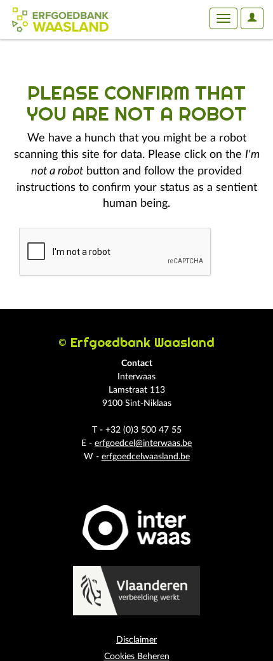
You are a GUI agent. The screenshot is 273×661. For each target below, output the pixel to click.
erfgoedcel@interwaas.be (143, 443)
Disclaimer (136, 640)
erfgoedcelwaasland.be (146, 456)
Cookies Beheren (137, 656)
